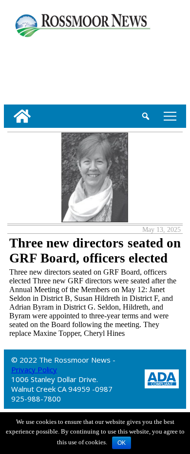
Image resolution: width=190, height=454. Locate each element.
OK (121, 442)
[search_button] (145, 116)
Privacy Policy (34, 369)
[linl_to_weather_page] (35, 69)
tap (168, 116)
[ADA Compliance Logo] (162, 378)
